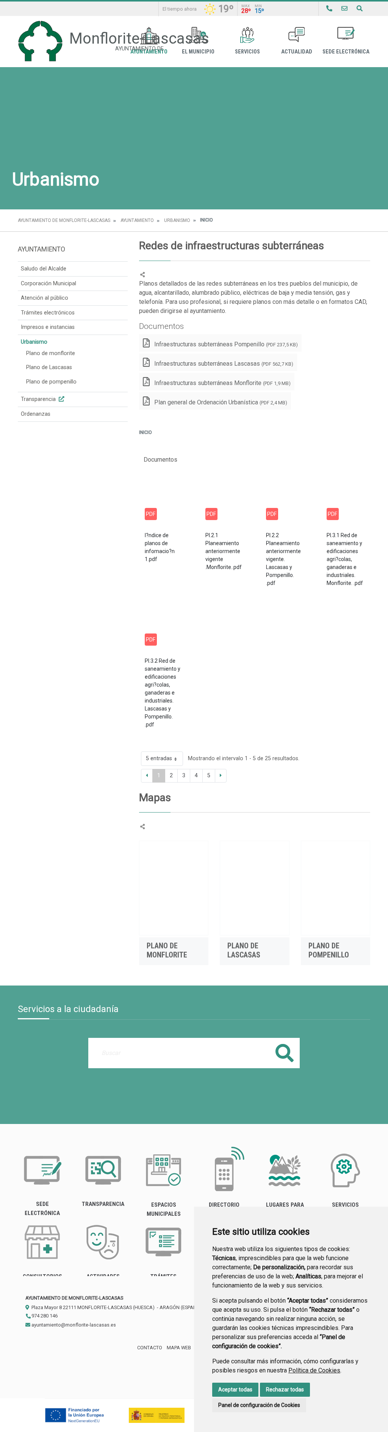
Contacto (149, 1347)
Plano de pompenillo (51, 382)
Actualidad (296, 52)
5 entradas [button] (159, 758)
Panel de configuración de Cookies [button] (259, 1405)
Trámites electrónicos (48, 313)
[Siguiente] (221, 776)
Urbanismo (177, 220)
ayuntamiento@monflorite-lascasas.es (73, 1325)
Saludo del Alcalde (43, 269)
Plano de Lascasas (49, 367)
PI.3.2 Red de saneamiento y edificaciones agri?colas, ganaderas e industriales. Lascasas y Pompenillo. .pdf (162, 693)
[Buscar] (360, 8)
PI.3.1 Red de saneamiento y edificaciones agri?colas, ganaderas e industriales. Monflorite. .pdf (345, 559)
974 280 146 (44, 1316)
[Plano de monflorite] (173, 888)
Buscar (284, 1052)
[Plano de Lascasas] (254, 888)
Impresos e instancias (48, 327)
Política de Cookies (314, 1370)
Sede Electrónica (345, 52)
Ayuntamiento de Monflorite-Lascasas (64, 220)
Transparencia (39, 399)
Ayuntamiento (137, 220)
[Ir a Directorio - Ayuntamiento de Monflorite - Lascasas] (329, 8)
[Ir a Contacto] (344, 8)
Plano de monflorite (50, 353)
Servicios (247, 52)
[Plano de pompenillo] (335, 888)
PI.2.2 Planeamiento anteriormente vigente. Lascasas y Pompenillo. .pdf (283, 559)
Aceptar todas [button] (235, 1389)
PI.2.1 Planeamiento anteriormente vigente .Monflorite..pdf (223, 551)
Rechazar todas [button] (285, 1389)
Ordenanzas (35, 414)
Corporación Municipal (48, 283)
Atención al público (44, 298)
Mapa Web (179, 1347)
